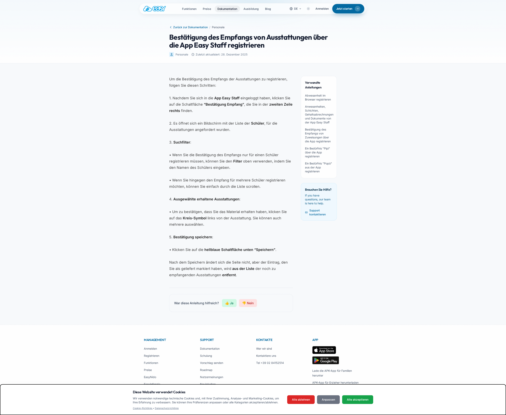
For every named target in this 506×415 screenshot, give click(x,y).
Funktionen (189, 8)
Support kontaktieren (317, 212)
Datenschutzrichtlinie (167, 408)
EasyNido (150, 377)
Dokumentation (227, 8)
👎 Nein (248, 303)
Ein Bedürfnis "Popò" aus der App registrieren (318, 167)
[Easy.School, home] (154, 8)
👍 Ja (229, 303)
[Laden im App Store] (324, 350)
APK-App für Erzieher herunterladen (335, 382)
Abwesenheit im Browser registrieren (318, 97)
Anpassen (328, 399)
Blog (268, 8)
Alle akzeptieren (357, 399)
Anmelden (322, 8)
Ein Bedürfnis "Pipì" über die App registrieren (317, 152)
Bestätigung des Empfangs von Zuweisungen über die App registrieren (318, 135)
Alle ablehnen (301, 399)
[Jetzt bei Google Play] (325, 360)
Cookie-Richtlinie (143, 408)
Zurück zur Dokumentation (190, 27)
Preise (207, 8)
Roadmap (206, 370)
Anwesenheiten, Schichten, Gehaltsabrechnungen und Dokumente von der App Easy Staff (319, 114)
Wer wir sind (264, 348)
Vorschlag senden (211, 362)
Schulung (206, 355)
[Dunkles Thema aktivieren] (308, 8)
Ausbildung (251, 8)
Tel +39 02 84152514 (270, 362)
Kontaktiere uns (266, 355)
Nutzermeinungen (211, 377)
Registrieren (151, 355)
